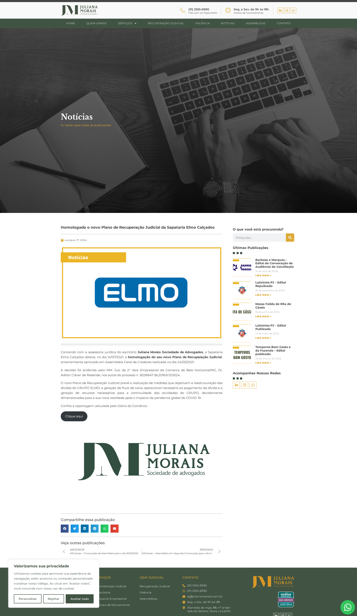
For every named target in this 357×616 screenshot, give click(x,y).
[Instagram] (287, 10)
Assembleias (255, 23)
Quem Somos (97, 23)
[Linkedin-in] (280, 10)
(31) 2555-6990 (198, 9)
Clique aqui (74, 416)
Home (70, 23)
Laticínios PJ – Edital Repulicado (270, 284)
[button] (65, 528)
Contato (284, 23)
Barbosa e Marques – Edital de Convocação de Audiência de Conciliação (274, 263)
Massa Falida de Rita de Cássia (273, 305)
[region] (53, 583)
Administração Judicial (110, 586)
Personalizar (28, 599)
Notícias (227, 23)
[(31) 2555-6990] (182, 10)
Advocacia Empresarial (110, 598)
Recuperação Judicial (166, 23)
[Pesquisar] (290, 237)
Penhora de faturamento (112, 604)
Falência (202, 23)
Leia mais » (263, 275)
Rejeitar (53, 599)
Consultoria (102, 592)
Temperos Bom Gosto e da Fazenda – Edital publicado (273, 350)
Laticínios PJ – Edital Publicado (270, 327)
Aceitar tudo (79, 599)
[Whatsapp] (293, 10)
